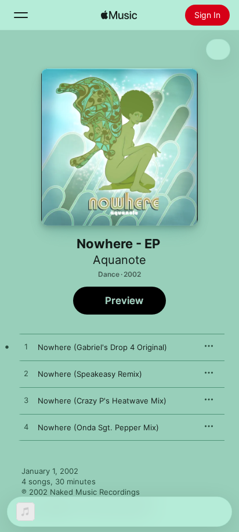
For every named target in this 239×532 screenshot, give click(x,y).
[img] (119, 15)
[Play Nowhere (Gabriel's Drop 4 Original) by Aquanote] (26, 347)
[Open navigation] (21, 15)
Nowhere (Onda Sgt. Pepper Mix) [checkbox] (98, 427)
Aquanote (119, 260)
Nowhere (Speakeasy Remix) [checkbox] (90, 374)
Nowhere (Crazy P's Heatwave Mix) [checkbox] (102, 400)
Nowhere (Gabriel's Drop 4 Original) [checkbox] (102, 347)
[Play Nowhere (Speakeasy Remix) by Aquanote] (26, 374)
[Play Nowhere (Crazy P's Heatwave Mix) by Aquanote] (26, 400)
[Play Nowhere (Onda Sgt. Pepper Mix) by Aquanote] (26, 427)
